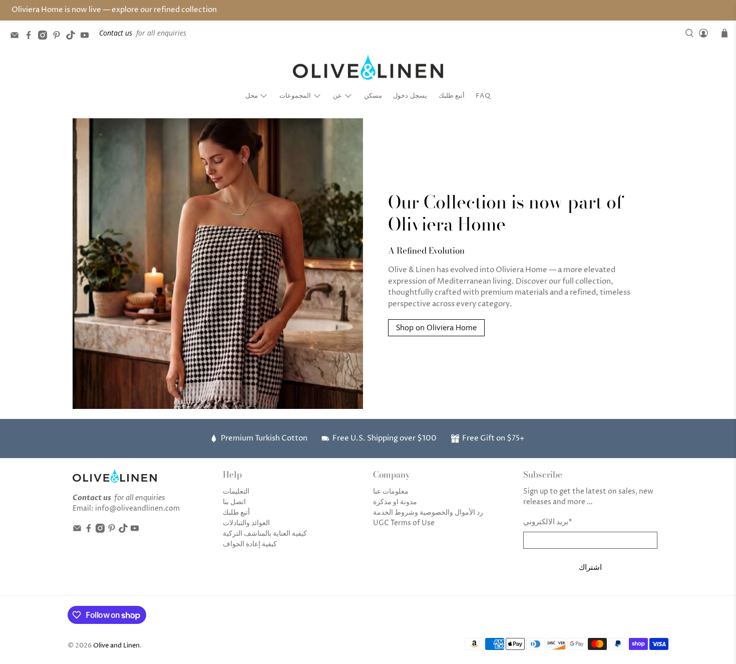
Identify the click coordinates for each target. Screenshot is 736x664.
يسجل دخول (410, 95)
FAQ (483, 95)
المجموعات (295, 95)
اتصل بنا (234, 502)
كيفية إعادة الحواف (250, 544)
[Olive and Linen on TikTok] (73, 37)
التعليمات (236, 491)
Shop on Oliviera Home (436, 327)
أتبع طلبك (452, 95)
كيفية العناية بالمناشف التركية (265, 533)
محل (251, 95)
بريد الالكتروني (547, 522)
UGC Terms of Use (404, 523)
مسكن (373, 95)
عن (337, 95)
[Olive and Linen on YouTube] (87, 37)
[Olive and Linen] (368, 67)
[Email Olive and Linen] (17, 37)
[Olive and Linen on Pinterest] (59, 37)
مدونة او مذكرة (395, 502)
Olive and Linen (116, 645)
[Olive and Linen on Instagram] (45, 37)
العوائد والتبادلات (246, 523)
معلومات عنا (391, 491)
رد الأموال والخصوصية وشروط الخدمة (428, 512)
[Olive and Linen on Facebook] (31, 37)
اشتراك (590, 567)
